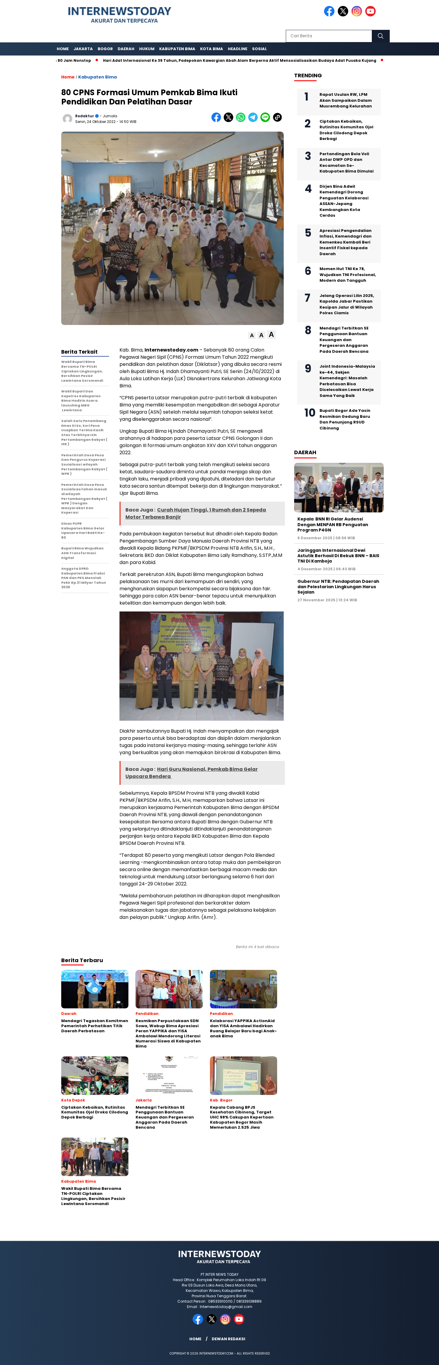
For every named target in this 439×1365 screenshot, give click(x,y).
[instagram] (357, 15)
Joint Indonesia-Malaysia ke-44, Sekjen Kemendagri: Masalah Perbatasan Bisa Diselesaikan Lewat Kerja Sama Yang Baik (347, 380)
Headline (237, 49)
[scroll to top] (421, 1356)
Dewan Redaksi (228, 1339)
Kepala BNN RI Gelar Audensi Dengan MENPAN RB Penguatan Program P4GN (332, 524)
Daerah (126, 49)
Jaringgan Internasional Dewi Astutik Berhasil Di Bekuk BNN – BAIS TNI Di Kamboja (338, 555)
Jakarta (83, 49)
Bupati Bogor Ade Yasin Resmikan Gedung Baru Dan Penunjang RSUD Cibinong (345, 419)
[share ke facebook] (217, 120)
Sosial (259, 49)
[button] (252, 335)
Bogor (105, 49)
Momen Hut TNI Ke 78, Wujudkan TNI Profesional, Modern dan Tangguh (348, 274)
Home (63, 49)
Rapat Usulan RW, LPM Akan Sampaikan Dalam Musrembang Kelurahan (346, 100)
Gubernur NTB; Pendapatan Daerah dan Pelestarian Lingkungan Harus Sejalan (338, 586)
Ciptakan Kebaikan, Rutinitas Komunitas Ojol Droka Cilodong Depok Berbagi (346, 130)
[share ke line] (266, 120)
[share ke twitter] (230, 120)
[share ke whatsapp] (242, 120)
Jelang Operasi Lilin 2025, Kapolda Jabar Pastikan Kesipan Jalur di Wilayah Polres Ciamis (347, 304)
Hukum (146, 49)
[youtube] (371, 15)
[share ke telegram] (254, 120)
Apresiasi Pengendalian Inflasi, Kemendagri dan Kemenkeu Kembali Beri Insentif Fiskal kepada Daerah (346, 242)
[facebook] (330, 15)
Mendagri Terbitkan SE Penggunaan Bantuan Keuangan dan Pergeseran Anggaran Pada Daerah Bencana (344, 339)
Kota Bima (211, 49)
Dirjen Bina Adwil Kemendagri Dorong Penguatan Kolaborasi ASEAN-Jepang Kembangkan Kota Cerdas (344, 201)
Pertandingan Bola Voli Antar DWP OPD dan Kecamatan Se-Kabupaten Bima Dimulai (347, 162)
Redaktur (84, 115)
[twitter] (344, 15)
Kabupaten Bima (177, 49)
